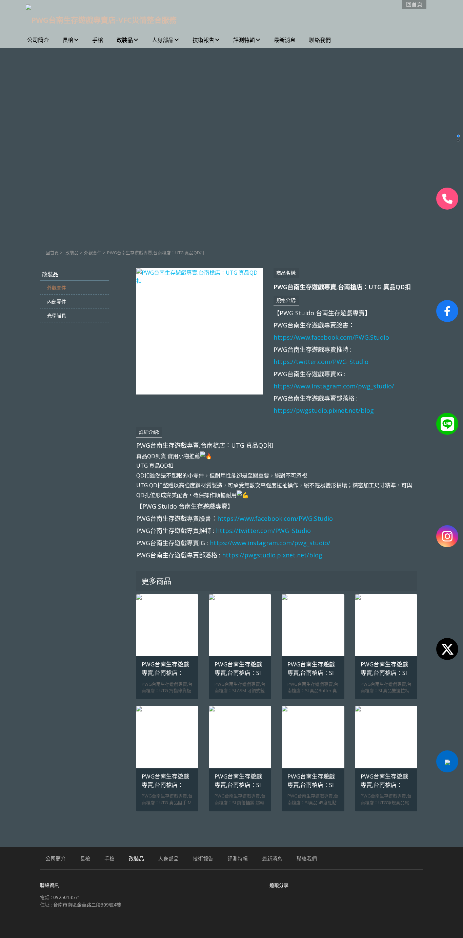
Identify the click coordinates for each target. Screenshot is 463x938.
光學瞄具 (56, 315)
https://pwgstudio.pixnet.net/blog (324, 410)
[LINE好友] (447, 424)
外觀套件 (93, 253)
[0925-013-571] (447, 199)
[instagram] (447, 536)
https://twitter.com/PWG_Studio (321, 362)
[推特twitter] (447, 649)
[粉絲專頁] (447, 311)
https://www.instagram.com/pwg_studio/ (334, 386)
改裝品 (72, 253)
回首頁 (52, 253)
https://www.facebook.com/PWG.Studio (331, 337)
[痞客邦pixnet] (447, 761)
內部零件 (56, 301)
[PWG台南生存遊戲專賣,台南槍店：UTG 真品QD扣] (199, 331)
